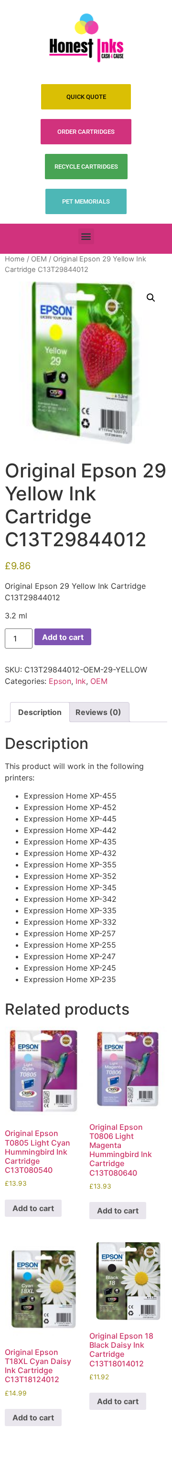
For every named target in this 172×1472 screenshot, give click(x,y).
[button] (86, 236)
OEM (39, 259)
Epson (60, 681)
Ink (80, 681)
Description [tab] (40, 712)
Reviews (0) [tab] (98, 712)
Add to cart (63, 637)
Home (15, 259)
